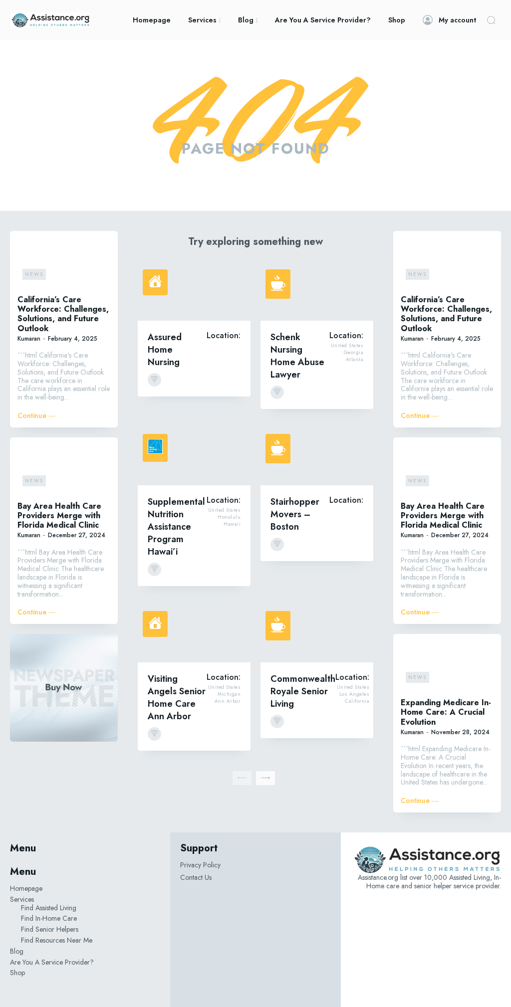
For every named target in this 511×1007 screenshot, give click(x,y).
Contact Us (196, 877)
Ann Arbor (228, 701)
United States (347, 346)
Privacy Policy (200, 865)
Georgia (354, 353)
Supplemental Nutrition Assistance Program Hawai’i (176, 526)
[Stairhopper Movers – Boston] (316, 457)
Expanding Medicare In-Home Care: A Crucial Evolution (446, 712)
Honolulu (229, 517)
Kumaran (28, 338)
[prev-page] (242, 778)
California (357, 701)
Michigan (229, 694)
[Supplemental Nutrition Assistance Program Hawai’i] (194, 457)
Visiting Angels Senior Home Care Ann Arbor (177, 697)
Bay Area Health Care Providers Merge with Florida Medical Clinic (59, 515)
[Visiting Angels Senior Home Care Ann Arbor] (194, 634)
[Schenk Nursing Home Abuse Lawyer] (316, 292)
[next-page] (265, 778)
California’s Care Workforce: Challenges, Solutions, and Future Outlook (63, 314)
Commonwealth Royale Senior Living (302, 691)
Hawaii (232, 524)
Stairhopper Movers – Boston (294, 514)
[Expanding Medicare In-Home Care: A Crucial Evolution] (447, 664)
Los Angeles (354, 694)
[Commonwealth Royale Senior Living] (316, 634)
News (34, 274)
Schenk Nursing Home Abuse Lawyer (297, 356)
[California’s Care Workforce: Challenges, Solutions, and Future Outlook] (63, 261)
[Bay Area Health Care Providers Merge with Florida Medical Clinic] (63, 468)
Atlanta (355, 360)
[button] (491, 20)
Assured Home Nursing (165, 350)
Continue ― (36, 415)
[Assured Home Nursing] (194, 292)
